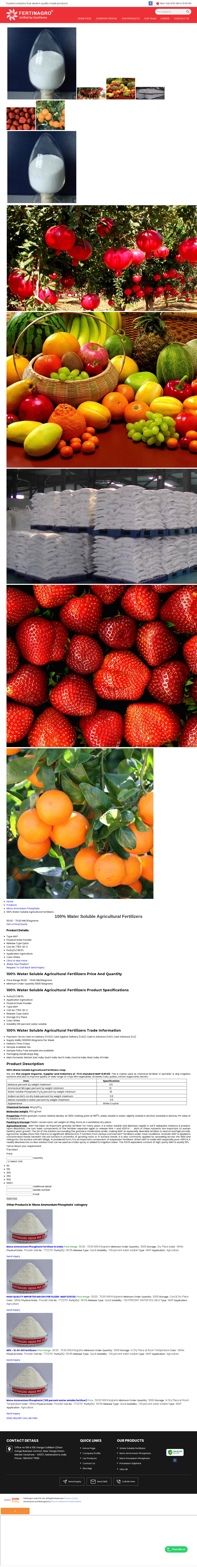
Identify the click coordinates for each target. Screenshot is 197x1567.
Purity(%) (11, 996)
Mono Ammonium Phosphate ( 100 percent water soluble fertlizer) (46, 1400)
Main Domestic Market (19, 1057)
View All (123, 1469)
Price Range (13, 980)
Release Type (14, 1013)
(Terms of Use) (71, 1498)
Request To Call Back (18, 967)
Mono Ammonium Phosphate (135, 1453)
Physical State (14, 1003)
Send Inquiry (38, 967)
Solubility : (117, 1250)
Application (12, 999)
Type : (144, 1250)
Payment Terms (15, 1036)
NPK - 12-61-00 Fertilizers (21, 1350)
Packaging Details (16, 1054)
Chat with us (178, 1549)
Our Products (131, 18)
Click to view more (16, 960)
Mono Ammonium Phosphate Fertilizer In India (34, 1246)
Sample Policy (14, 1050)
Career (165, 18)
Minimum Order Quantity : (128, 1246)
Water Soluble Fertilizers (132, 1448)
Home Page (84, 18)
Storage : (157, 1246)
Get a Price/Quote (16, 924)
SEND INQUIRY (14, 1418)
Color (9, 1020)
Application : (165, 1250)
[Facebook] (151, 3)
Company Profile (106, 18)
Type (9, 1006)
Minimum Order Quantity (20, 983)
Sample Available (16, 1047)
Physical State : (19, 1250)
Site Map (87, 1468)
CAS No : (44, 1250)
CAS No (10, 1010)
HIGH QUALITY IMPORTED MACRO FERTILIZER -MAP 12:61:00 (41, 1296)
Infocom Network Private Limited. (66, 1501)
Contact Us (181, 18)
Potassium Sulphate (130, 1463)
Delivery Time (14, 1043)
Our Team (150, 18)
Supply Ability (14, 1040)
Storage (11, 1017)
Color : (176, 1246)
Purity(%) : (63, 1250)
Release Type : (84, 1250)
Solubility (11, 1024)
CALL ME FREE (30, 1418)
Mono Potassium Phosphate (135, 1458)
